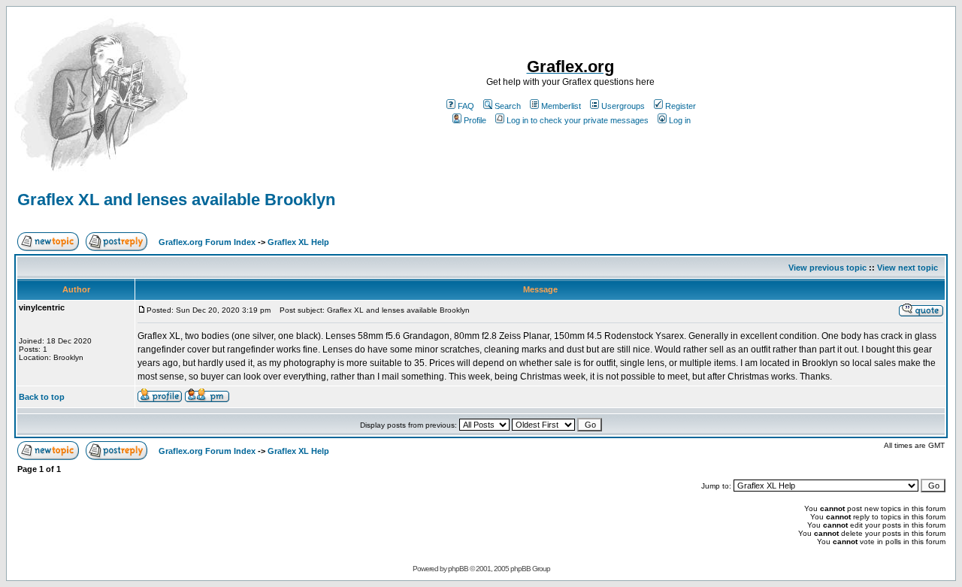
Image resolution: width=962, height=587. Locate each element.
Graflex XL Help (298, 242)
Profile (475, 120)
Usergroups (623, 105)
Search (508, 105)
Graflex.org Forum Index (207, 242)
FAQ (466, 105)
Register (680, 105)
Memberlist (561, 105)
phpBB (458, 568)
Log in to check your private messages (578, 120)
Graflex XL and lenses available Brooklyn (176, 199)
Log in (680, 120)
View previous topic (827, 267)
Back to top (42, 396)
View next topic (907, 267)
